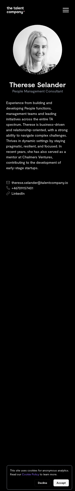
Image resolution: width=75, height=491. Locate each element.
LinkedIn (18, 193)
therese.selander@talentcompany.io (40, 182)
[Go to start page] (15, 10)
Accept (61, 482)
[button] (66, 10)
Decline (42, 482)
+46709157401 (22, 188)
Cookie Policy (30, 474)
